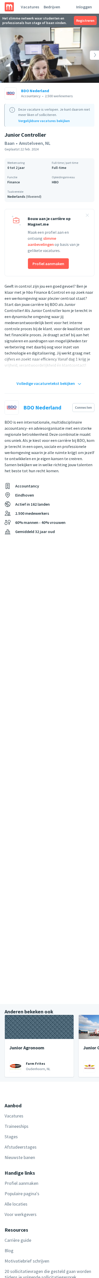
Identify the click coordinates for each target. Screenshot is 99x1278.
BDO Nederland (35, 90)
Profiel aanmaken (48, 263)
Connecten (83, 407)
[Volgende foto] (89, 55)
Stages (11, 1136)
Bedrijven (52, 6)
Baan (9, 143)
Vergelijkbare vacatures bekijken (44, 121)
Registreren (85, 20)
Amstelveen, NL (35, 143)
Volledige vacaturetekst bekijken (45, 383)
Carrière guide (18, 1240)
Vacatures (30, 6)
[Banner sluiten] (87, 216)
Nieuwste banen (20, 1157)
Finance (13, 182)
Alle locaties (16, 1204)
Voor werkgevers (21, 1214)
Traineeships (16, 1126)
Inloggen (84, 6)
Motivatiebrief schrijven (27, 1261)
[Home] (9, 7)
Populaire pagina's (22, 1193)
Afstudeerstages (21, 1147)
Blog (9, 1250)
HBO (55, 182)
